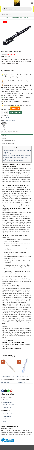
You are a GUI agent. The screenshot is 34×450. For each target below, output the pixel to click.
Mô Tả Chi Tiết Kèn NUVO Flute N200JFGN (13, 154)
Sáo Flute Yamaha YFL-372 (8, 376)
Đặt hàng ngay (5, 382)
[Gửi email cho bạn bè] (11, 132)
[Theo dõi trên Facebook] (2, 390)
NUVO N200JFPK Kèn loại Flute (24, 376)
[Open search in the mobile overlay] (17, 9)
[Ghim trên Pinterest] (14, 132)
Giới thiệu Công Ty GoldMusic (9, 413)
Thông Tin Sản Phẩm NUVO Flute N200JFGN (13, 160)
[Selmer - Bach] (4, 125)
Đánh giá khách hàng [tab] (8, 143)
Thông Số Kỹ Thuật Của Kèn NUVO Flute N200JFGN (15, 157)
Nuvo (10, 120)
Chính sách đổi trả (7, 407)
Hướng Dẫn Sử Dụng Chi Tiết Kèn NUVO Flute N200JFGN (16, 155)
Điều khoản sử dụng (7, 418)
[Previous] (2, 370)
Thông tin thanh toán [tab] (8, 140)
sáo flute (13, 120)
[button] (2, 3)
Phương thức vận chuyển (8, 404)
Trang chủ (8, 17)
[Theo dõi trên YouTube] (11, 390)
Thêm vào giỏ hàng (15, 112)
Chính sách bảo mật (7, 416)
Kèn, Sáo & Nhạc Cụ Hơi (17, 17)
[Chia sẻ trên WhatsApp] (2, 132)
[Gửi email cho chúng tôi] (5, 390)
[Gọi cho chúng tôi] (8, 390)
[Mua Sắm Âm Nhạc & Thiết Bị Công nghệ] (17, 3)
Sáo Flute (26, 17)
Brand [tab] (4, 138)
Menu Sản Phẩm (7, 14)
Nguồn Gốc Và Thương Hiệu (10, 159)
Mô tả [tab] (4, 135)
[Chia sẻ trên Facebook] (5, 132)
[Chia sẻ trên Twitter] (8, 132)
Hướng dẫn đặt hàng (7, 402)
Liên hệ (4, 421)
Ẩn (19, 147)
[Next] (32, 370)
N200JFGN (5, 120)
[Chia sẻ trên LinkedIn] (17, 132)
